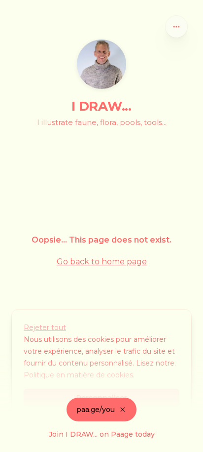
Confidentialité (25, 442)
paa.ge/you (95, 409)
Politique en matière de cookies (78, 374)
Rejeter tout (45, 327)
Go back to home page (102, 261)
